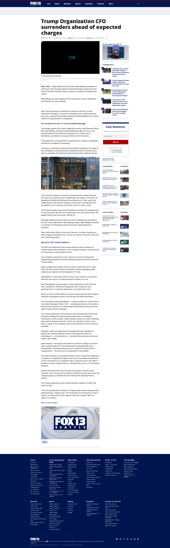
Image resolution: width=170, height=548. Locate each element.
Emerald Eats (109, 469)
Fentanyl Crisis (128, 473)
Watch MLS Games (110, 525)
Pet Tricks (89, 469)
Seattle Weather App (36, 508)
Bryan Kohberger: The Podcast (92, 514)
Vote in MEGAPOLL (91, 467)
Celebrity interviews (110, 475)
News (64, 38)
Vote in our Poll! (108, 159)
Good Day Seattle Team (93, 464)
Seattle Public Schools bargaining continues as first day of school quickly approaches (110, 218)
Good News (71, 488)
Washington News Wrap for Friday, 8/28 (110, 240)
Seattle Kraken (53, 512)
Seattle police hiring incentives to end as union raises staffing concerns (109, 187)
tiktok (127, 539)
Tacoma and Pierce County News (57, 471)
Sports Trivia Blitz (54, 525)
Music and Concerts (73, 477)
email (138, 539)
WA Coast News (53, 485)
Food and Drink (72, 475)
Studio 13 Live (110, 460)
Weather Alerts (34, 510)
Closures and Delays (36, 512)
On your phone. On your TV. (112, 44)
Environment (71, 486)
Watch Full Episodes (129, 464)
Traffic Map (33, 506)
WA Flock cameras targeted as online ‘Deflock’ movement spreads (110, 195)
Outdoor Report (91, 481)
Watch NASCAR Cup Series (112, 512)
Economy (70, 510)
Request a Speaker (35, 483)
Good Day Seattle (93, 460)
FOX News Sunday (73, 492)
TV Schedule (33, 474)
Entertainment (72, 473)
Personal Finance (73, 504)
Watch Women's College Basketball (112, 520)
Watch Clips (108, 462)
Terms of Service (117, 152)
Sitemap (70, 494)
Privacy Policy (117, 150)
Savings (70, 512)
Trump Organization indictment (51, 76)
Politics (70, 469)
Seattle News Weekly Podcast (92, 504)
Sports (51, 501)
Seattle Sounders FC (55, 508)
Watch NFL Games (110, 504)
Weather (33, 501)
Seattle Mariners (54, 506)
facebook (124, 539)
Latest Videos (107, 212)
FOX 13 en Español (73, 490)
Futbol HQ (52, 527)
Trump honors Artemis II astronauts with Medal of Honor (109, 249)
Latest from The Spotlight (131, 462)
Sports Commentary (55, 523)
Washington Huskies (55, 516)
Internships (33, 481)
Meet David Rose (129, 467)
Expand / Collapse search (138, 3)
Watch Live (89, 462)
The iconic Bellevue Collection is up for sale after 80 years (110, 171)
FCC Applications (35, 494)
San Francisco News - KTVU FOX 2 (55, 488)
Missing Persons (128, 471)
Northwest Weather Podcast (92, 510)
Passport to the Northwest (113, 473)
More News (72, 460)
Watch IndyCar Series (111, 514)
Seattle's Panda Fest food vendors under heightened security (110, 203)
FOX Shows (33, 477)
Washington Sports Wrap (56, 521)
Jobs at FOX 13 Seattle (36, 479)
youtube (116, 539)
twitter (134, 539)
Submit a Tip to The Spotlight (129, 476)
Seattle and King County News (56, 467)
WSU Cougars (53, 519)
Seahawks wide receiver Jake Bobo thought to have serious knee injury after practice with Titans (120, 72)
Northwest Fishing (54, 529)
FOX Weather (34, 524)
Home (32, 460)
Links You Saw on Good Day (93, 484)
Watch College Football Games (111, 506)
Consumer (71, 479)
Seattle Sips (108, 471)
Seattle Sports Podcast (93, 507)
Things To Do (90, 473)
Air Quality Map (34, 514)
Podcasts (90, 501)
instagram (120, 539)
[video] (124, 217)
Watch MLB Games (110, 510)
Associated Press (57, 38)
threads (131, 539)
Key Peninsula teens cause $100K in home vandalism (109, 178)
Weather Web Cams (36, 504)
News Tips (33, 462)
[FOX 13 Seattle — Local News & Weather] (36, 4)
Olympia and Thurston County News (55, 478)
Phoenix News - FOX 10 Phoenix (56, 495)
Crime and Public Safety (130, 469)
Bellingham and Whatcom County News (56, 482)
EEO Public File (34, 491)
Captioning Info (34, 487)
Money (70, 501)
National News (72, 467)
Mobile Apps (34, 464)
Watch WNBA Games (111, 523)
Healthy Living (72, 483)
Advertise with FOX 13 (36, 485)
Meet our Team (34, 470)
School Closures (91, 479)
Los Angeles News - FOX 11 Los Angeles (56, 491)
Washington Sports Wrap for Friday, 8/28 (110, 233)
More (111, 4)
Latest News (107, 166)
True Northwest (91, 475)
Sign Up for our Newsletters (34, 467)
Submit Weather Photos (93, 477)
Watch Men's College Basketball (111, 517)
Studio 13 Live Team (111, 464)
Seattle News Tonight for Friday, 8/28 (109, 225)
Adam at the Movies (92, 471)
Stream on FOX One (113, 501)
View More (124, 166)
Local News (71, 462)
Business (70, 508)
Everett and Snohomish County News (56, 475)
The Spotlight (129, 460)
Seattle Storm (53, 510)
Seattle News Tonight (55, 464)
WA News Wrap (72, 464)
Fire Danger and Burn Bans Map (38, 519)
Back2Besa (89, 487)
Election (70, 471)
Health (69, 481)
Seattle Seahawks (54, 504)
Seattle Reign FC (54, 514)
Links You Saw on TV (36, 472)
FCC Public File (34, 489)
